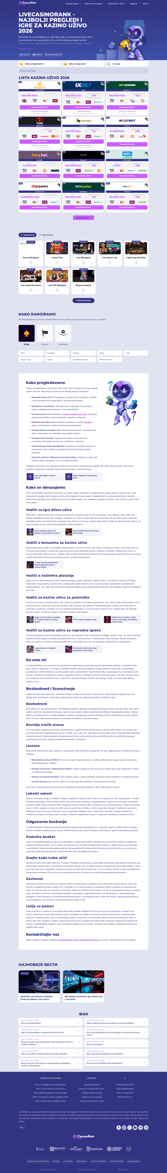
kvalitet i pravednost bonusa (74, 414)
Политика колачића (48, 1169)
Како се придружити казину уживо (50, 1084)
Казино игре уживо (93, 3)
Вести (145, 3)
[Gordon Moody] (114, 1149)
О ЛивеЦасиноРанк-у (124, 1084)
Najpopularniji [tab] (28, 235)
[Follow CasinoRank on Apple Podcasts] (146, 1127)
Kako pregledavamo (125, 1088)
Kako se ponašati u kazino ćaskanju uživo (50, 1097)
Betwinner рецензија (127, 111)
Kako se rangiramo (125, 1093)
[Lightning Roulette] (136, 254)
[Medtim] (57, 1149)
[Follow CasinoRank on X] (129, 1127)
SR (21, 1127)
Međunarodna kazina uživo (92, 1101)
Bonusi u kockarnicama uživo (92, 1088)
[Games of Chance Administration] (40, 1149)
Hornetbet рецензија (83, 145)
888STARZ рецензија (40, 145)
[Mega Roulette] (83, 281)
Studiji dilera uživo (116, 3)
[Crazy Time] (57, 254)
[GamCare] (94, 1149)
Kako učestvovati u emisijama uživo (50, 1101)
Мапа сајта (122, 1169)
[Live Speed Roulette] (31, 281)
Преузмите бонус (40, 107)
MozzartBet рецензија (39, 111)
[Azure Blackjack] (31, 254)
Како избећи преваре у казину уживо (50, 1093)
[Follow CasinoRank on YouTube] (135, 1127)
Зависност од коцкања (92, 1097)
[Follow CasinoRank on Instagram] (124, 1127)
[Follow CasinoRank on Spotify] (140, 1127)
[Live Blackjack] (83, 254)
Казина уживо (72, 3)
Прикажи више (82, 218)
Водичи (133, 3)
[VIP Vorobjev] (76, 1149)
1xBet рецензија (83, 111)
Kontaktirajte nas (125, 1097)
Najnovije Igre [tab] (47, 235)
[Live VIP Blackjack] (57, 281)
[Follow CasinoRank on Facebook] (118, 1127)
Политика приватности (87, 1169)
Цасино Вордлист (92, 1084)
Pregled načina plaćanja (92, 1093)
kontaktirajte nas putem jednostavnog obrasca (78, 940)
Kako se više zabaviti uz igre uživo (50, 1088)
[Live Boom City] (110, 254)
